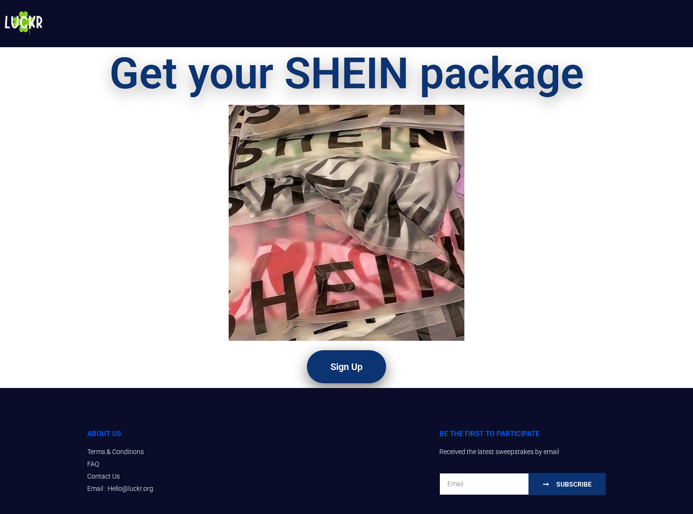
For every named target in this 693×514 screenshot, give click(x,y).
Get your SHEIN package (346, 73)
